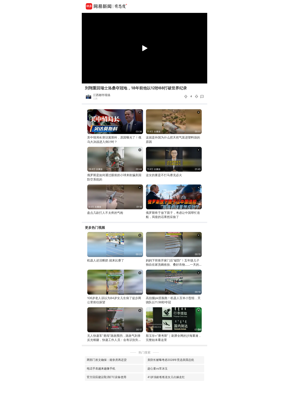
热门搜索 (144, 352)
